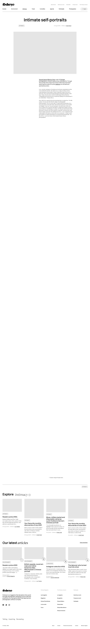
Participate (61, 9)
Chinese (62, 79)
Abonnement (53, 4)
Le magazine (60, 595)
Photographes (72, 9)
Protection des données (67, 625)
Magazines (43, 598)
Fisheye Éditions (60, 601)
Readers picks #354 (9, 517)
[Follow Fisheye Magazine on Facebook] (3, 605)
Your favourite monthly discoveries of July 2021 (33, 524)
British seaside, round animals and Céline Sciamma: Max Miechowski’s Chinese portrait (33, 568)
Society (4, 9)
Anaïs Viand (68, 25)
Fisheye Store (60, 604)
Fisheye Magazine (11, 576)
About (53, 625)
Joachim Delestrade (55, 577)
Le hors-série (43, 604)
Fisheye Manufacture (61, 607)
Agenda (52, 9)
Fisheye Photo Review (45, 601)
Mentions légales (84, 625)
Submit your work (61, 4)
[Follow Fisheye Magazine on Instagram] (9, 605)
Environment (14, 9)
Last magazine (44, 595)
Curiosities (42, 9)
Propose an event (77, 598)
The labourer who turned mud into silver (77, 566)
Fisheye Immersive (61, 610)
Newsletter (68, 4)
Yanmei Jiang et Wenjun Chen (47, 79)
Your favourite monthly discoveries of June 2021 (77, 524)
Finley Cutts (59, 532)
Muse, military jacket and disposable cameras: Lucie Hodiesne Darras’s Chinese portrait (55, 520)
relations (57, 84)
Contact (58, 625)
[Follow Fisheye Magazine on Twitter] (6, 605)
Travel (33, 9)
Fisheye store (75, 4)
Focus (42, 607)
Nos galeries (59, 598)
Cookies (76, 625)
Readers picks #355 (9, 565)
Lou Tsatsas (17, 526)
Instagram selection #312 (55, 566)
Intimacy (24, 9)
